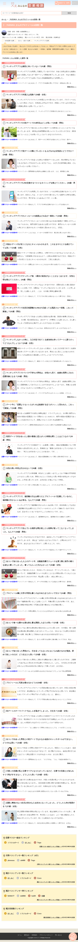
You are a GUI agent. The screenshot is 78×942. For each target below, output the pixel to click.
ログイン (75, 3)
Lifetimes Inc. (37, 937)
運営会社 (26, 935)
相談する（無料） (65, 3)
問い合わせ (58, 935)
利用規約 (34, 935)
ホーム (20, 935)
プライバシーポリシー (46, 935)
